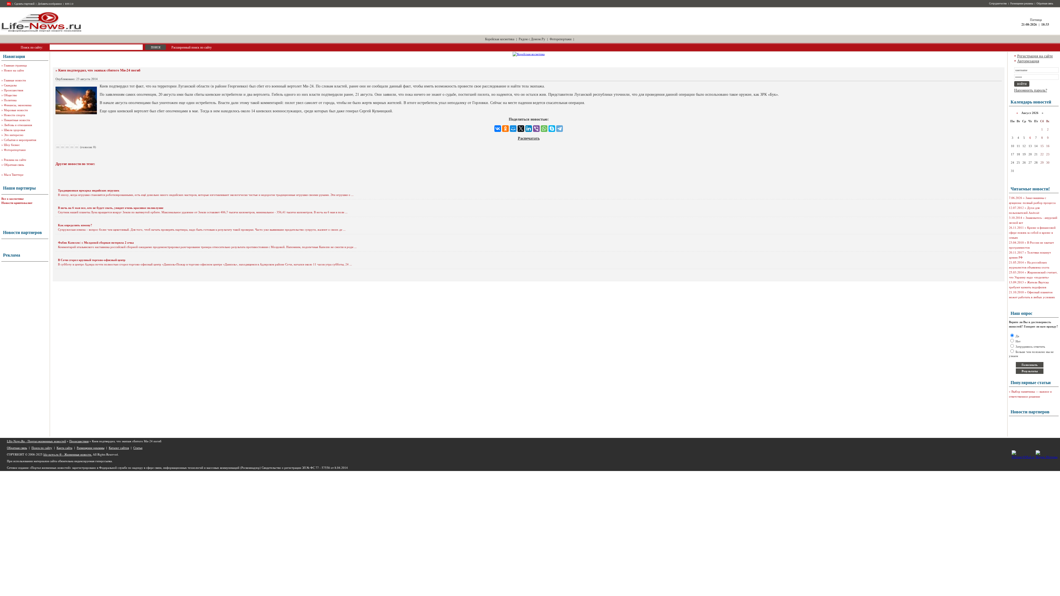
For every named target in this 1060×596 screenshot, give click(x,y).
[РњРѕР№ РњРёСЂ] (513, 128)
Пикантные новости (17, 120)
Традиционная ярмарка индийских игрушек (88, 190)
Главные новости (15, 80)
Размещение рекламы (1021, 3)
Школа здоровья (14, 130)
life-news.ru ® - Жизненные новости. (67, 454)
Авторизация (1028, 60)
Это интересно (13, 135)
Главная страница (15, 65)
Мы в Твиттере (13, 174)
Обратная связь (1045, 3)
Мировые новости (16, 110)
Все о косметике (12, 198)
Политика (10, 100)
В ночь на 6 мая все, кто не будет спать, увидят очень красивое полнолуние (110, 208)
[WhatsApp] (544, 128)
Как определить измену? (75, 225)
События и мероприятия (20, 140)
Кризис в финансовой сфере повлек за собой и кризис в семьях (1032, 232)
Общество (10, 95)
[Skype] (551, 128)
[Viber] (536, 128)
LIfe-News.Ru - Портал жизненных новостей (36, 441)
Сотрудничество (998, 3)
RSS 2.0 (69, 4)
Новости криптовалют (16, 203)
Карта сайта (64, 448)
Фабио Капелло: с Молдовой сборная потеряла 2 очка (96, 242)
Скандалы (10, 85)
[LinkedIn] (528, 128)
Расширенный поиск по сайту (191, 47)
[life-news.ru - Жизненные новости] (41, 31)
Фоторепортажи (560, 39)
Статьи (137, 448)
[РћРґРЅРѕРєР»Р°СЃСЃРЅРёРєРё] (505, 128)
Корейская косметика (499, 39)
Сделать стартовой (24, 4)
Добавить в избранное (50, 4)
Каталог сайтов (119, 448)
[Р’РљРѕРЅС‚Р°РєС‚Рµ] (497, 128)
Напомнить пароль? (1030, 90)
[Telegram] (559, 128)
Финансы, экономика (17, 105)
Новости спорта (14, 115)
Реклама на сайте (15, 160)
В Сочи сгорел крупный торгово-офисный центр (91, 260)
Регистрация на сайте (1035, 55)
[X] (521, 128)
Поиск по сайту (41, 448)
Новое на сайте (14, 70)
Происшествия (13, 90)
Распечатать (529, 138)
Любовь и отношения (18, 125)
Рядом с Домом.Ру (532, 39)
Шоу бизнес (12, 145)
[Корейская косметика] (529, 54)
